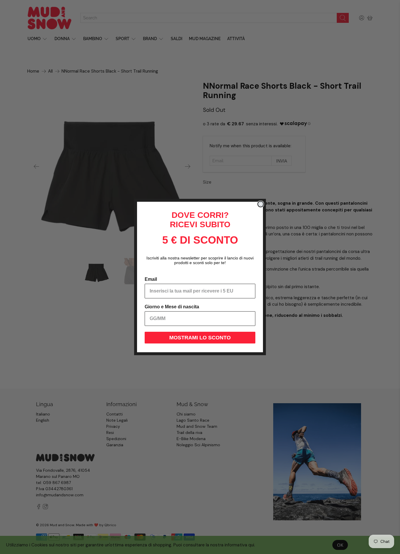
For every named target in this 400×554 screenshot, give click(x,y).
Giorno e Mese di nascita (172, 306)
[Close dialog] (261, 204)
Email (151, 279)
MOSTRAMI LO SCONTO (200, 338)
